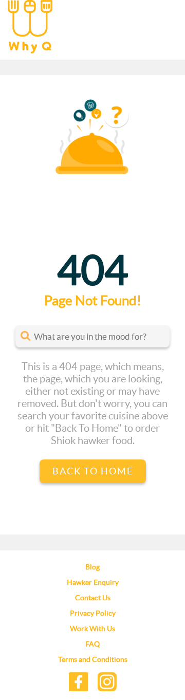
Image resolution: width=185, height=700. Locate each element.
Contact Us (92, 598)
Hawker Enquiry (93, 582)
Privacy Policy (93, 613)
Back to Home (92, 471)
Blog (92, 567)
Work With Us (92, 628)
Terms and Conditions (92, 659)
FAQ (92, 644)
